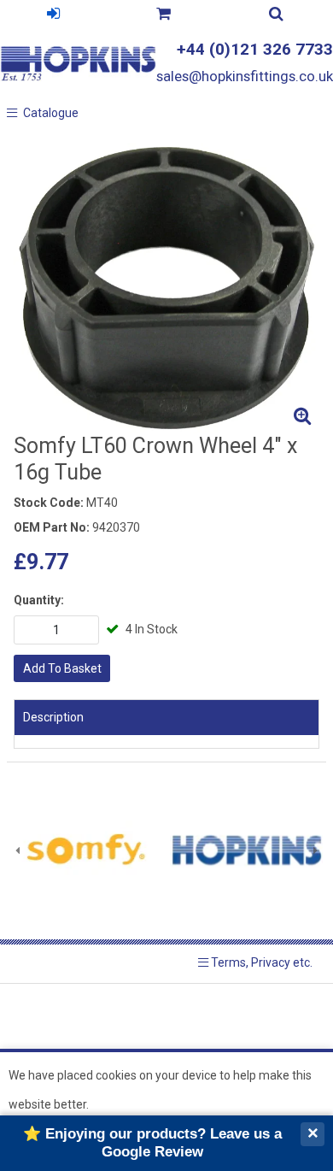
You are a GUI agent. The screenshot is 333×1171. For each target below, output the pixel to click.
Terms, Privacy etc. (260, 962)
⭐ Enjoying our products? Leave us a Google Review (152, 1142)
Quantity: (39, 600)
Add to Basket (62, 668)
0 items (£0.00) (163, 16)
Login (53, 16)
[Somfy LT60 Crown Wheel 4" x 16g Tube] (166, 288)
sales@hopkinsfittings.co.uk (244, 76)
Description (53, 717)
